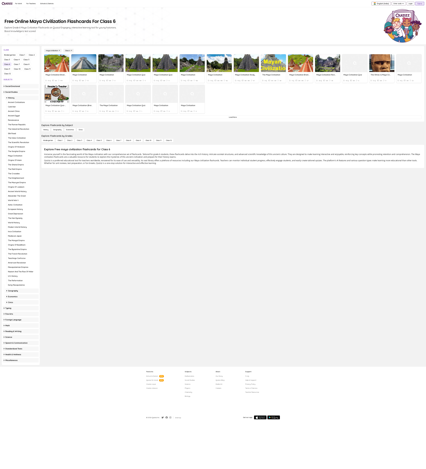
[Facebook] (166, 417)
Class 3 (7, 59)
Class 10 (17, 69)
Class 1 (22, 55)
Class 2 (32, 55)
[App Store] (260, 417)
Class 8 (26, 64)
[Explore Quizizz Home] (7, 3)
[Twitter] (162, 417)
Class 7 (17, 64)
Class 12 (7, 74)
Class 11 (27, 69)
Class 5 (26, 59)
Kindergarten (10, 55)
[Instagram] (170, 417)
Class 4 (17, 59)
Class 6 (7, 64)
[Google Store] (273, 417)
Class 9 (7, 69)
